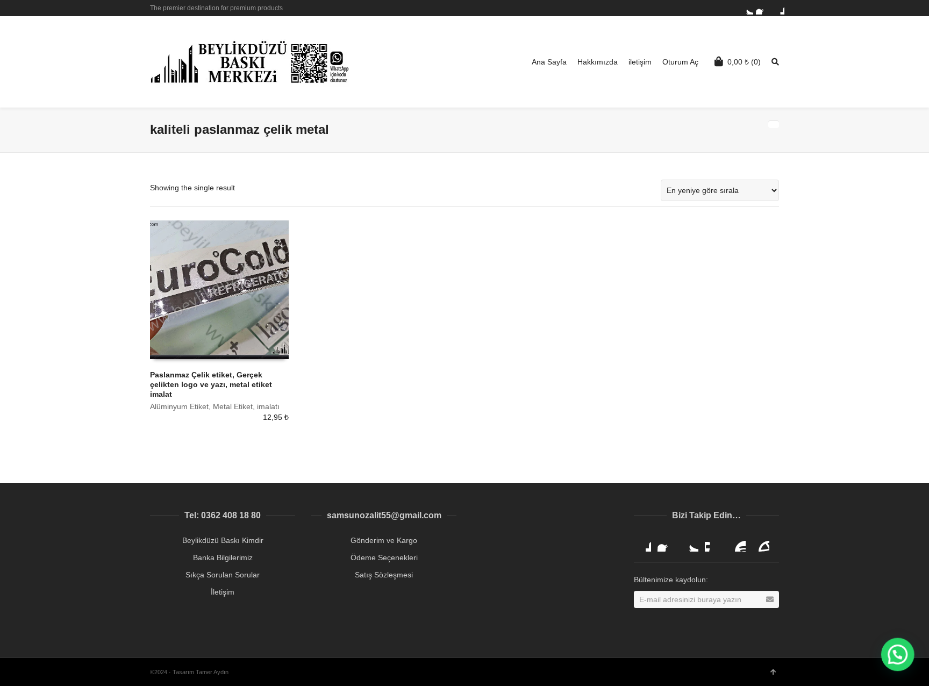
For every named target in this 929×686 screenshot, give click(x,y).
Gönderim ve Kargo (384, 540)
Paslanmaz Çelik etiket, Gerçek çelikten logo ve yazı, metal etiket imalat (211, 384)
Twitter (746, 8)
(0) (744, 62)
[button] (898, 655)
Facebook (762, 8)
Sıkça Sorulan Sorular (222, 574)
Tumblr (760, 543)
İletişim (222, 592)
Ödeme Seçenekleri (384, 557)
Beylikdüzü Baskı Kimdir (222, 540)
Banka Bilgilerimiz (223, 557)
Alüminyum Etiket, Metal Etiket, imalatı (215, 406)
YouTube (737, 543)
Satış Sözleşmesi (384, 574)
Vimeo (713, 543)
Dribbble (777, 8)
